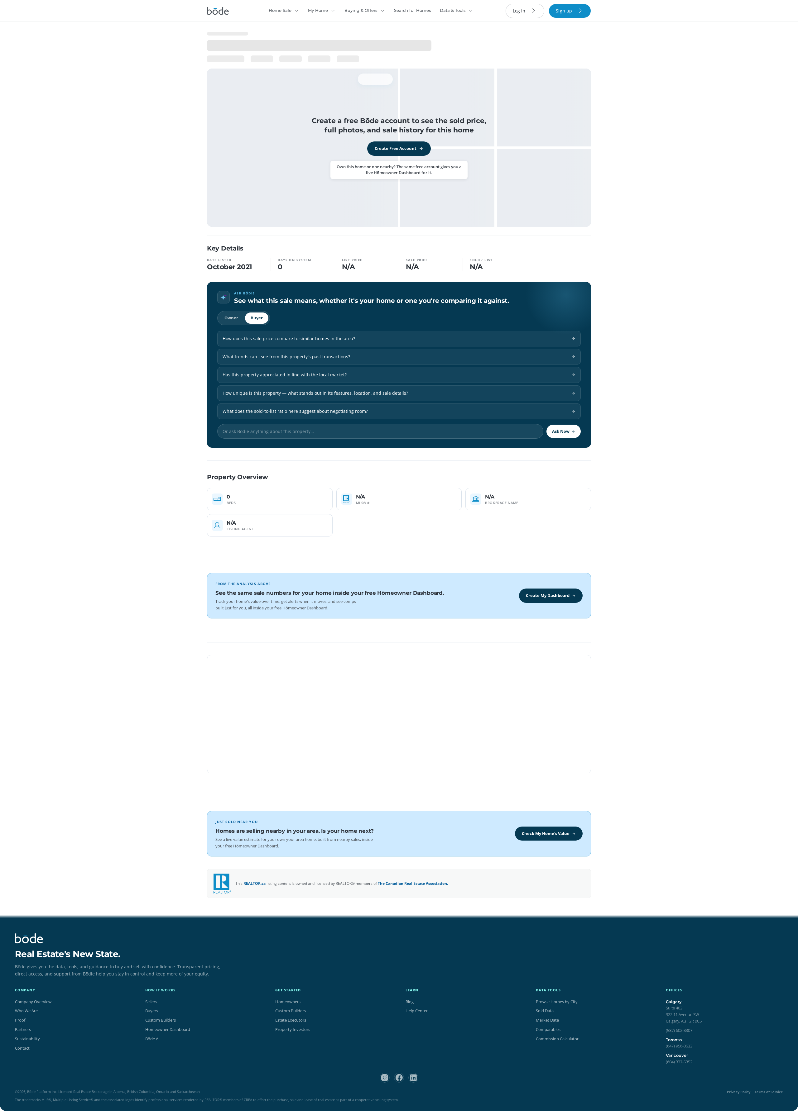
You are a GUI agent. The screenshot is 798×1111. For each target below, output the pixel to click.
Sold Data (545, 1010)
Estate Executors (290, 1020)
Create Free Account (395, 148)
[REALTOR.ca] (222, 884)
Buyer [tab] (257, 318)
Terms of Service (769, 1092)
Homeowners (287, 1001)
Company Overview (33, 1001)
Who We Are (26, 1010)
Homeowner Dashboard (167, 1029)
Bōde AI (152, 1039)
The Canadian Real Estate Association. (413, 883)
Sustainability (27, 1039)
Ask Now (561, 431)
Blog (410, 1001)
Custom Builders (160, 1020)
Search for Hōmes (412, 10)
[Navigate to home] (218, 11)
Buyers (151, 1010)
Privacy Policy (738, 1092)
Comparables (548, 1029)
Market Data (547, 1020)
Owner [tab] (231, 318)
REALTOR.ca (254, 883)
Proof (20, 1020)
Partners (23, 1029)
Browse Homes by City (557, 1001)
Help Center (417, 1010)
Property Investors (292, 1029)
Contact (22, 1048)
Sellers (151, 1001)
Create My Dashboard (548, 595)
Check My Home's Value (546, 833)
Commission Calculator (557, 1039)
